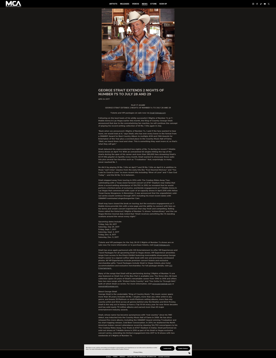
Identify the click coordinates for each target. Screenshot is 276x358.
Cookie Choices (164, 356)
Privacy (122, 356)
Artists (113, 4)
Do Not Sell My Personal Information (141, 356)
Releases (124, 4)
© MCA (108, 356)
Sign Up (163, 4)
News (144, 4)
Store (153, 4)
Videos (135, 4)
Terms (115, 356)
